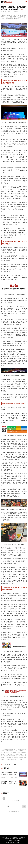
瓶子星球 (9, 764)
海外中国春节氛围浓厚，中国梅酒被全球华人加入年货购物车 (9, 782)
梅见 (5, 764)
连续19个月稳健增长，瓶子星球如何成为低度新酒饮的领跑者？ (9, 773)
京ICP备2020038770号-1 (17, 838)
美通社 (2, 786)
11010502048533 (17, 840)
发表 (24, 806)
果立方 (14, 764)
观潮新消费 (3, 777)
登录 (12, 800)
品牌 (22, 11)
